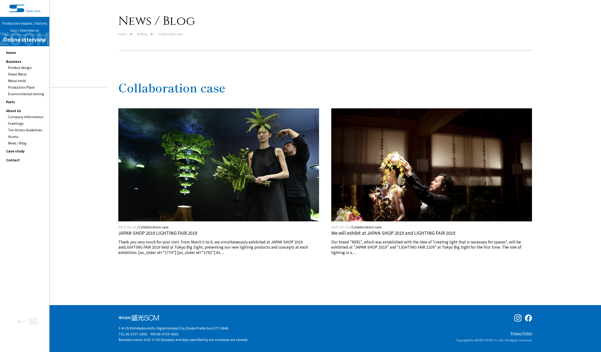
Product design (20, 67)
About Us (13, 110)
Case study (15, 151)
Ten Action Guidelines (25, 130)
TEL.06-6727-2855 (133, 334)
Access (13, 136)
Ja (19, 321)
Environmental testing (26, 93)
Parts (10, 101)
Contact (13, 160)
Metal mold (17, 80)
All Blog (142, 34)
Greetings (16, 123)
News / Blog (17, 143)
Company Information (25, 116)
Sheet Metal (17, 74)
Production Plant (21, 87)
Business (13, 61)
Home (11, 52)
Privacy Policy (521, 333)
